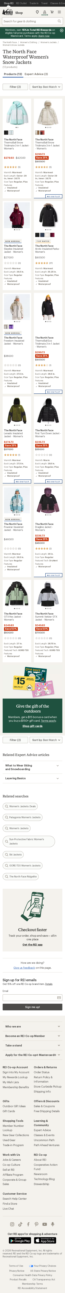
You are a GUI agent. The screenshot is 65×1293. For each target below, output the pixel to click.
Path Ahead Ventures (47, 1145)
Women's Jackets (48, 42)
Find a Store (10, 1203)
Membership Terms (32, 1283)
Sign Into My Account (16, 1072)
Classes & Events (44, 1135)
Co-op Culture (11, 1164)
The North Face (10, 42)
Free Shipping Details (47, 1111)
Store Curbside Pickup (48, 1086)
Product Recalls (18, 1279)
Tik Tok (20, 1224)
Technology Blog (44, 1179)
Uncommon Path (44, 1140)
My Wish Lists (11, 1082)
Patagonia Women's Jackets (24, 817)
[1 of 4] (45, 127)
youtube (45, 1224)
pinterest (36, 1224)
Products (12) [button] (13, 74)
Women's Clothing (28, 42)
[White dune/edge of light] (37, 132)
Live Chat (8, 1208)
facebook (28, 1224)
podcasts (53, 1224)
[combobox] (32, 21)
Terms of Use (16, 1265)
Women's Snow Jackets (13, 45)
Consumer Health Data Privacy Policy (32, 1275)
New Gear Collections (16, 1135)
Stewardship (41, 1184)
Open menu (59, 12)
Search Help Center (15, 1198)
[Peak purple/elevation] (11, 327)
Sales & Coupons (44, 1106)
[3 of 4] (49, 127)
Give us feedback (24, 967)
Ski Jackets (15, 854)
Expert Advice (42, 1130)
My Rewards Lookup (15, 1077)
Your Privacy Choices (44, 1265)
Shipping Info (42, 1091)
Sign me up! (32, 1007)
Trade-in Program (13, 1145)
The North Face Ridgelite (23, 876)
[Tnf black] (6, 132)
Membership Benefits (16, 1087)
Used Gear (9, 1140)
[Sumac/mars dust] (42, 132)
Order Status (42, 1072)
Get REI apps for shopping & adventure (32, 1233)
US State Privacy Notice (43, 1270)
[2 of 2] (18, 127)
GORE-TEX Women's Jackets (24, 865)
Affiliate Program (13, 1174)
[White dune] (47, 235)
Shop (19, 12)
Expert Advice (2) (36, 74)
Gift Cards (9, 1111)
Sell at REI (8, 1169)
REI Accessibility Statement (32, 1288)
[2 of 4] (47, 127)
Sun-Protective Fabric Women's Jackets (26, 841)
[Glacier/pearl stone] (11, 132)
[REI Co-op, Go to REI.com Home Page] (7, 12)
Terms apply (48, 720)
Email (5, 991)
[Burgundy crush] (52, 235)
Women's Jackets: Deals (22, 806)
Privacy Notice (16, 1270)
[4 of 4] (51, 127)
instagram (12, 1224)
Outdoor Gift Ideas (14, 1106)
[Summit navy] (42, 235)
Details (48, 984)
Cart (52, 12)
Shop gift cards (32, 726)
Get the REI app (32, 944)
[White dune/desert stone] (6, 327)
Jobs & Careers (12, 1159)
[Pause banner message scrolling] (61, 30)
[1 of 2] (16, 127)
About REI (40, 1159)
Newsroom (40, 1174)
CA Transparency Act (43, 1279)
